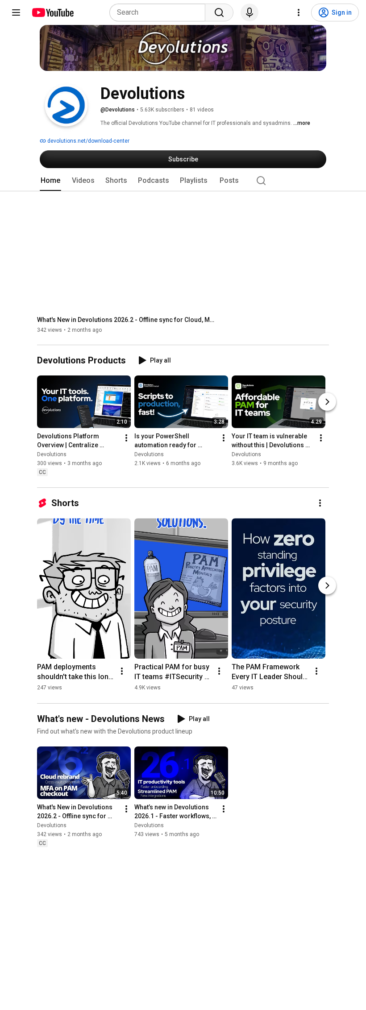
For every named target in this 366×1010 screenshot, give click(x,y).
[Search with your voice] (249, 12)
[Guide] (16, 12)
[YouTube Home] (52, 12)
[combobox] (160, 12)
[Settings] (298, 12)
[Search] (219, 12)
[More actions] (126, 438)
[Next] (327, 402)
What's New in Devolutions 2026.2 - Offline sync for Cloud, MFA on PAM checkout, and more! (126, 319)
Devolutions (52, 455)
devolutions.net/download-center (87, 141)
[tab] (50, 180)
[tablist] (183, 180)
